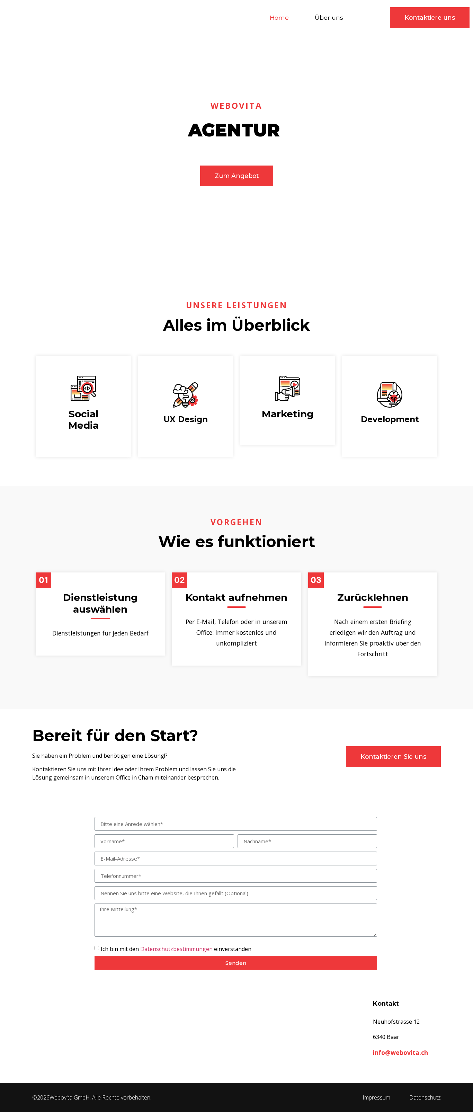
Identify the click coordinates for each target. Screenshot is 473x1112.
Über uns (329, 17)
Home (279, 17)
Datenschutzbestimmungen (176, 949)
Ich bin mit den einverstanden (176, 949)
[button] (430, 17)
